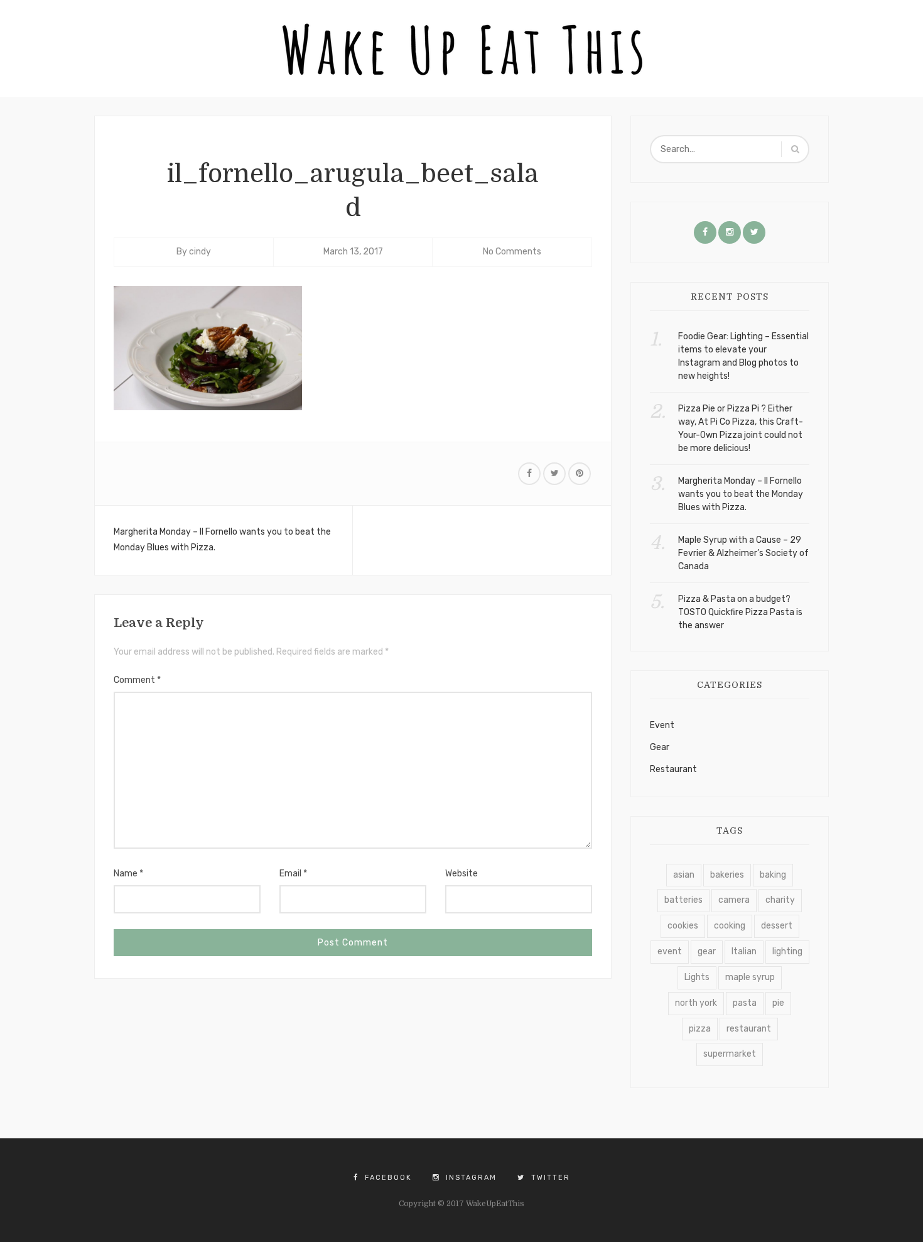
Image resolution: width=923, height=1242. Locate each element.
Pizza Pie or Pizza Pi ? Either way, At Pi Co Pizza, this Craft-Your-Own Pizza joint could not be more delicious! (740, 428)
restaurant (748, 1028)
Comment (137, 680)
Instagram (470, 1178)
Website (461, 873)
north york (696, 1003)
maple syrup (750, 977)
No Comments (512, 251)
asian (683, 874)
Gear (659, 747)
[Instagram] (729, 232)
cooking (729, 925)
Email (293, 873)
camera (734, 900)
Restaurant (673, 769)
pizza (700, 1028)
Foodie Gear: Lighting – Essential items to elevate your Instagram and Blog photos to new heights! (743, 356)
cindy (200, 251)
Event (662, 725)
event (669, 951)
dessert (776, 925)
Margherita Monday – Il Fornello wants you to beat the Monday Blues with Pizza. (222, 539)
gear (707, 951)
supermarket (729, 1054)
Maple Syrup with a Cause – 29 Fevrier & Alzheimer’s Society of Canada (743, 553)
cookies (682, 925)
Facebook (387, 1178)
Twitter (549, 1178)
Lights (697, 977)
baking (773, 874)
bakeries (727, 874)
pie (778, 1003)
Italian (744, 951)
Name (128, 873)
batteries (683, 900)
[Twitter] (754, 232)
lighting (787, 951)
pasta (745, 1003)
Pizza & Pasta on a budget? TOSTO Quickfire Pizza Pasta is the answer (740, 612)
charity (780, 900)
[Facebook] (705, 232)
